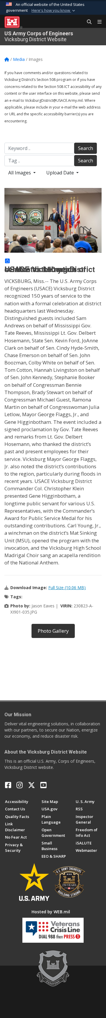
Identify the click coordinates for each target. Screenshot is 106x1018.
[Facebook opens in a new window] (8, 785)
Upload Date (60, 172)
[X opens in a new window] (31, 785)
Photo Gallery (53, 630)
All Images (20, 172)
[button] (54, 11)
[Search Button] (87, 22)
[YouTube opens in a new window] (43, 785)
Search (85, 148)
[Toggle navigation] (97, 22)
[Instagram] (19, 785)
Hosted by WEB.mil (51, 911)
